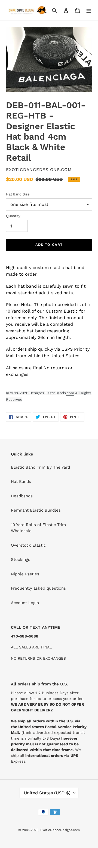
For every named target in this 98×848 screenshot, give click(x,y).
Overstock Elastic (28, 545)
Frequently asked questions (38, 588)
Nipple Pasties (25, 574)
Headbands (22, 496)
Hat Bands (21, 481)
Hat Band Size (18, 194)
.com (70, 393)
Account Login (25, 602)
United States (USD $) (47, 792)
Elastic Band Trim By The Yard (40, 467)
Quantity (13, 216)
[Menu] (88, 10)
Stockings (20, 559)
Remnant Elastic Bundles (36, 510)
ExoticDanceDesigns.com (60, 830)
